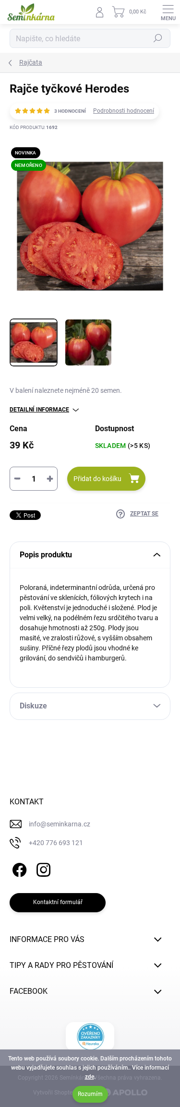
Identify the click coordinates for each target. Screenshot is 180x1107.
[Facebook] (18, 868)
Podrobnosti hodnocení (123, 110)
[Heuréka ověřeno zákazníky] (90, 1036)
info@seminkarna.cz (59, 824)
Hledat (158, 38)
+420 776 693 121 (56, 843)
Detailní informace (39, 409)
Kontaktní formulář (58, 902)
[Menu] (168, 12)
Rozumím (90, 1094)
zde (89, 1076)
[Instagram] (42, 868)
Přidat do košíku (97, 479)
